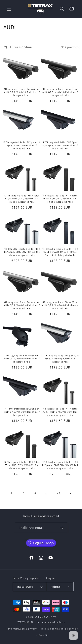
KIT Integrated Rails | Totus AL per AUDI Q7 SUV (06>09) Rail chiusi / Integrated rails (22, 305)
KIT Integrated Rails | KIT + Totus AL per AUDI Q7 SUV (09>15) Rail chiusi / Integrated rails (21, 198)
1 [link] (11, 493)
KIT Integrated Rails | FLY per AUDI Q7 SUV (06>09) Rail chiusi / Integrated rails (60, 358)
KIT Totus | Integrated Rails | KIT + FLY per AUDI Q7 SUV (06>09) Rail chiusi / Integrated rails (60, 465)
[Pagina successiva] (70, 493)
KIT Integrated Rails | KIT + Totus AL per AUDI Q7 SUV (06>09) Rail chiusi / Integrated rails (60, 411)
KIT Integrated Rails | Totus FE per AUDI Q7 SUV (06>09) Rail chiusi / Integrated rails (60, 305)
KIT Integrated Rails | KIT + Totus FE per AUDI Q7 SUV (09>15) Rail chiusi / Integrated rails (60, 198)
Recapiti (43, 635)
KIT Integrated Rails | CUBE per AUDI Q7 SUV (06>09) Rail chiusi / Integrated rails (22, 411)
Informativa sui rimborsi (51, 622)
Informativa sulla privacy (22, 628)
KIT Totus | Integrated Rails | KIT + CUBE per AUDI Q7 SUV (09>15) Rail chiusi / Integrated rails (60, 251)
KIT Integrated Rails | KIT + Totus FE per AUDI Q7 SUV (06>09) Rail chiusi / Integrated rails (21, 465)
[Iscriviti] (62, 528)
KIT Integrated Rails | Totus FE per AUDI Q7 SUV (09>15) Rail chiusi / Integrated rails (60, 92)
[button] (9, 8)
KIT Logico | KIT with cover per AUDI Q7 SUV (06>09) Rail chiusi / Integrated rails (22, 358)
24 (58, 493)
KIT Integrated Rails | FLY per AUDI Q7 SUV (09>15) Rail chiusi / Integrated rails (22, 145)
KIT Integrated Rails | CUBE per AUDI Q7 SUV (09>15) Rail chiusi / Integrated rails (60, 145)
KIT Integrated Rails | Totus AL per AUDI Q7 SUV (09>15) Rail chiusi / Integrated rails (22, 92)
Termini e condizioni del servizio (59, 628)
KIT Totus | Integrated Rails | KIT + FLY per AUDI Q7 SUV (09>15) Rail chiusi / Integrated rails (22, 251)
